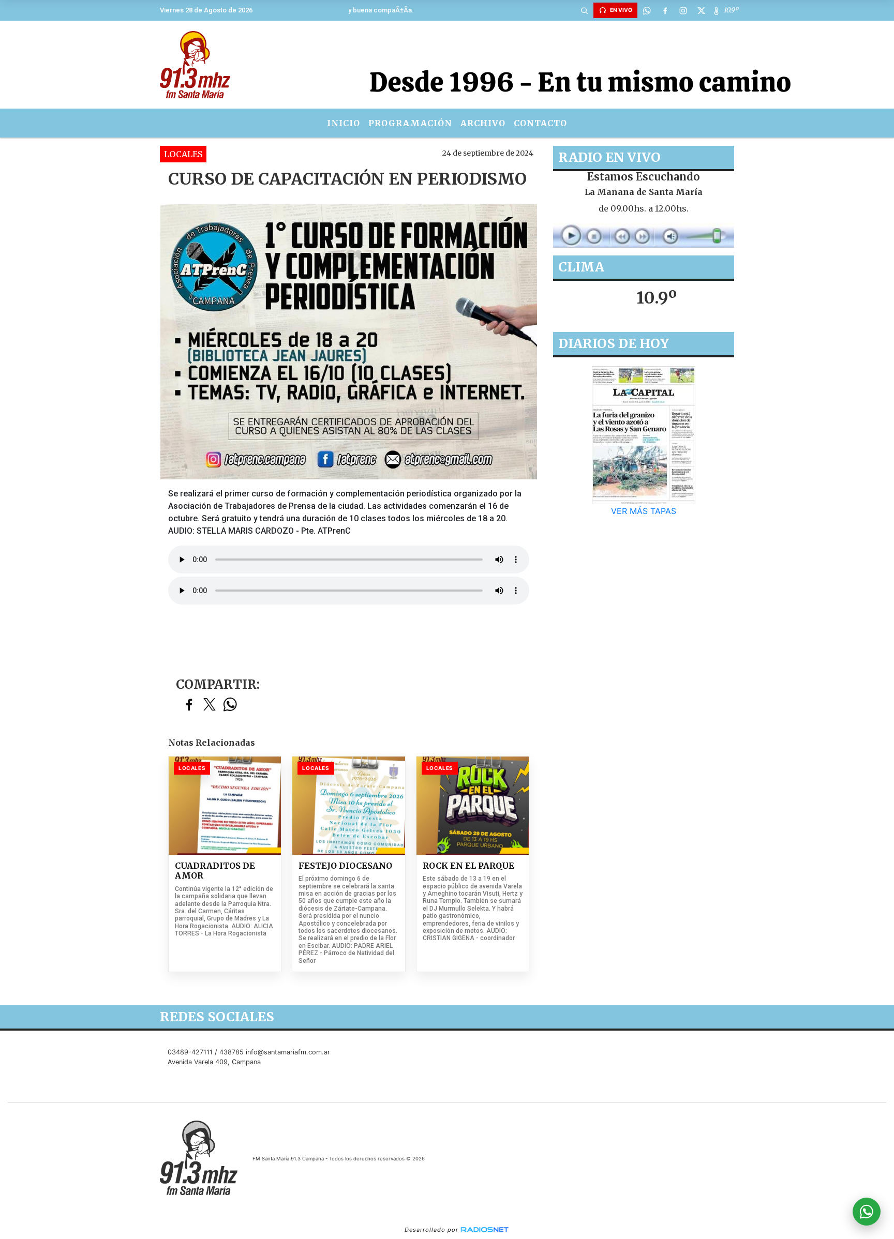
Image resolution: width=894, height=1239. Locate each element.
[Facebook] (665, 10)
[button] (584, 10)
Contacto (540, 123)
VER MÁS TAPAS (643, 511)
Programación (410, 123)
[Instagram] (683, 10)
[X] (701, 10)
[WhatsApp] (646, 10)
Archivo (482, 123)
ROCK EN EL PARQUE (468, 866)
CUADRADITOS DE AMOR (215, 871)
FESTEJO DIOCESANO (345, 866)
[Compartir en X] (209, 705)
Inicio (343, 123)
